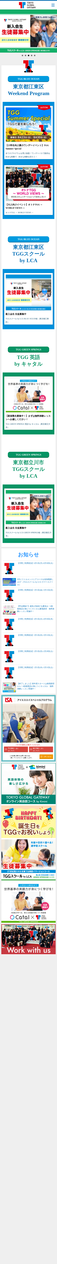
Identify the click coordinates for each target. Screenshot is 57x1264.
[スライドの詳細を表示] (28, 31)
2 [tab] (25, 55)
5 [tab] (34, 55)
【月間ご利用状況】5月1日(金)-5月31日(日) (35, 590)
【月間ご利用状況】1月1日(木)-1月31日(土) (35, 667)
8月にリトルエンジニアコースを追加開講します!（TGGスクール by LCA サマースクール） (35, 581)
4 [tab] (31, 55)
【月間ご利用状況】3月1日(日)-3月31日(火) (35, 635)
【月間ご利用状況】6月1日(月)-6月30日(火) (35, 563)
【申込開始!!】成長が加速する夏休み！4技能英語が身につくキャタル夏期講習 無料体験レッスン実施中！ (35, 608)
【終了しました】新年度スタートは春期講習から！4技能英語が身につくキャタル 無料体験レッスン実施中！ (35, 686)
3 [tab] (28, 55)
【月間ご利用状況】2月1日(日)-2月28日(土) (35, 651)
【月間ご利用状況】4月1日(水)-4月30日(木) (35, 619)
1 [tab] (22, 55)
